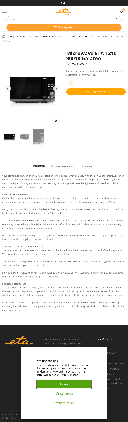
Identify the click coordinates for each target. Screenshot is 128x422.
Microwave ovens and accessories (50, 37)
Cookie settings (10, 418)
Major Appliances (19, 37)
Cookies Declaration (108, 368)
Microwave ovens (81, 37)
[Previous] (8, 89)
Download (87, 165)
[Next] (56, 89)
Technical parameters (62, 165)
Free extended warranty (110, 363)
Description (39, 165)
